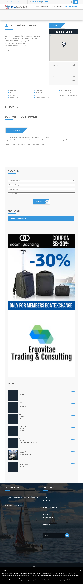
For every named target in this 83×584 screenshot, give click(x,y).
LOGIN (65, 6)
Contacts (59, 6)
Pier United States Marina (23, 464)
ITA (33, 2)
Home (37, 6)
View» (73, 391)
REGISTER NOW (73, 6)
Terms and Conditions (51, 507)
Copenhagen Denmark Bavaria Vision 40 (25, 452)
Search (47, 504)
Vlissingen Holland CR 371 (22, 416)
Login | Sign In (49, 517)
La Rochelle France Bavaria (23, 428)
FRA (40, 2)
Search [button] (53, 6)
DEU (46, 2)
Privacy (47, 511)
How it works (45, 6)
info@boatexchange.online (18, 2)
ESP (43, 2)
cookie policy (18, 578)
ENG (36, 2)
